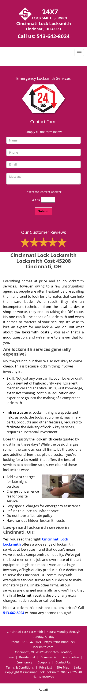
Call (45, 690)
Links (77, 667)
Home (9, 657)
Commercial (49, 657)
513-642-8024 (53, 36)
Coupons (44, 662)
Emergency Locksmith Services (43, 78)
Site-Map (63, 667)
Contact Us (63, 662)
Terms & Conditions (20, 667)
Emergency (24, 662)
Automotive (71, 657)
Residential (27, 657)
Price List (45, 667)
